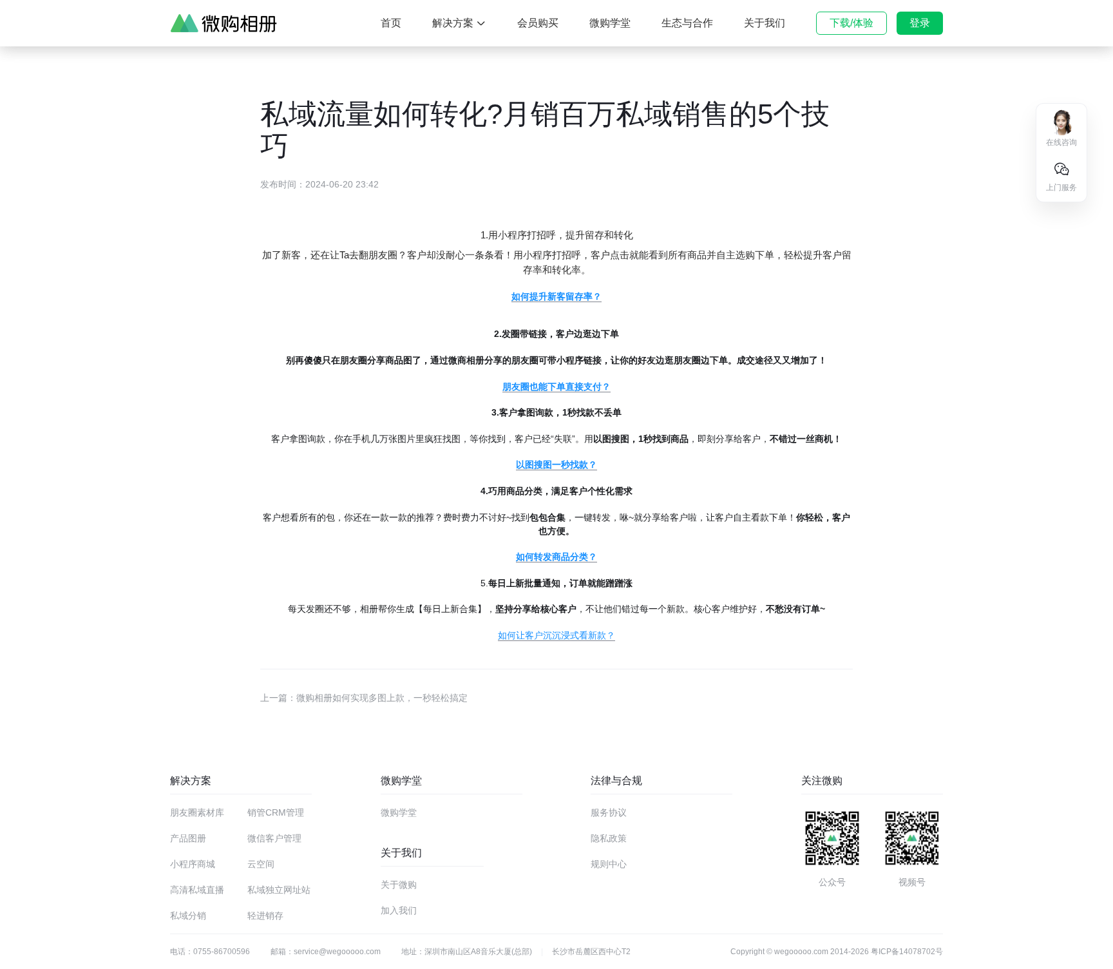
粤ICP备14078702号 (907, 951)
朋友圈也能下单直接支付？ (556, 386)
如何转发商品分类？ (556, 557)
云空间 (260, 864)
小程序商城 (192, 864)
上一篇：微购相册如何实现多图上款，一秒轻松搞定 (364, 698)
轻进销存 (265, 915)
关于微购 (399, 884)
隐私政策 (609, 838)
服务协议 (609, 812)
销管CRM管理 (275, 812)
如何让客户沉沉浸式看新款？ (556, 635)
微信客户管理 (274, 838)
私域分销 (188, 915)
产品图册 (188, 838)
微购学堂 (399, 812)
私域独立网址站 (278, 890)
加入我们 (399, 910)
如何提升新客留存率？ (556, 296)
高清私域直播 (197, 890)
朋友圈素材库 (197, 812)
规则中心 (609, 864)
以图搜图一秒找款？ (556, 464)
